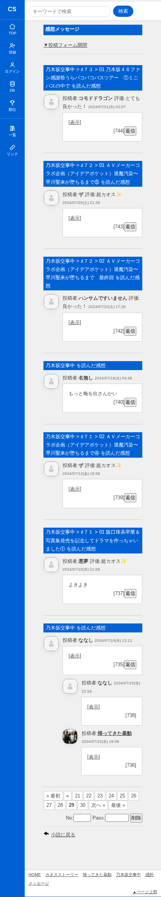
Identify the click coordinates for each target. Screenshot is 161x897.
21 (77, 796)
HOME (34, 874)
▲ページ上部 (145, 892)
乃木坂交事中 (128, 874)
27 (49, 805)
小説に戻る (63, 834)
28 (60, 805)
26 (133, 796)
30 (82, 805)
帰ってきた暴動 (115, 733)
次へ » (98, 805)
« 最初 (53, 796)
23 (100, 796)
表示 (75, 122)
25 (122, 796)
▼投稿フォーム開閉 (65, 45)
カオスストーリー (12, 10)
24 (111, 796)
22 (88, 796)
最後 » (118, 805)
